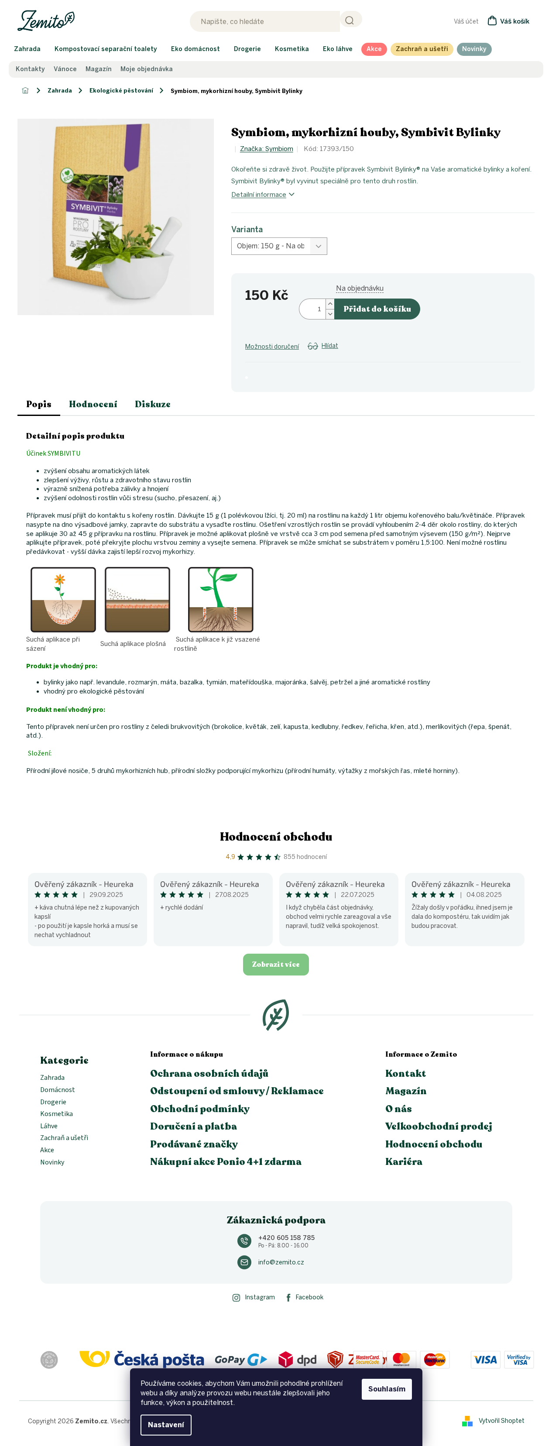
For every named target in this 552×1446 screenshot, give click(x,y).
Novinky (52, 1163)
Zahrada (52, 1078)
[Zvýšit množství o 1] (330, 304)
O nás (398, 1109)
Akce (47, 1150)
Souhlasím (386, 1389)
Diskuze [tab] (153, 404)
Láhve (49, 1126)
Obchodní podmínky (200, 1109)
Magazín (99, 69)
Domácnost (57, 1090)
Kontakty (30, 69)
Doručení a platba (193, 1126)
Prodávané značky (194, 1144)
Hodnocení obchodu (276, 837)
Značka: (266, 149)
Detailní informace (258, 195)
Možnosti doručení (272, 346)
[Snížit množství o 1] (330, 314)
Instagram (260, 1297)
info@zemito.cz (281, 1262)
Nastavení (166, 1425)
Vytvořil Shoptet (502, 1421)
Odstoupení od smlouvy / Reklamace (237, 1091)
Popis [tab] (38, 404)
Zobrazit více (276, 964)
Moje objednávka (146, 69)
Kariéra (403, 1161)
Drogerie (53, 1102)
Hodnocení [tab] (93, 404)
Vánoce (65, 69)
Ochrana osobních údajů (209, 1073)
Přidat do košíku (377, 309)
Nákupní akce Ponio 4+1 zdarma (226, 1161)
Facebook (309, 1297)
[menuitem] (27, 49)
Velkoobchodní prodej (438, 1126)
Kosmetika (56, 1114)
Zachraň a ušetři (64, 1138)
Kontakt (405, 1073)
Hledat (351, 19)
